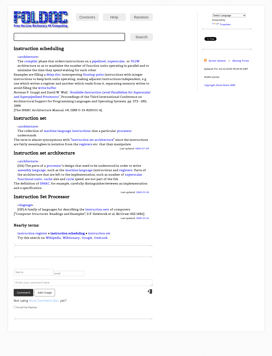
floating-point (93, 74)
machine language (57, 131)
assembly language (32, 170)
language (25, 205)
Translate (225, 24)
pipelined (99, 61)
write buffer (47, 88)
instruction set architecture (92, 140)
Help (114, 17)
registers (85, 144)
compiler (31, 61)
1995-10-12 (142, 218)
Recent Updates (217, 60)
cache (48, 179)
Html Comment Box (44, 300)
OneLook (101, 237)
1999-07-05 (142, 148)
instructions (81, 131)
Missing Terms (240, 60)
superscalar (116, 61)
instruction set (99, 233)
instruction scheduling (68, 233)
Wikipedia (53, 237)
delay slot (53, 74)
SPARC (45, 183)
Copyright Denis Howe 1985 (219, 85)
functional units (30, 179)
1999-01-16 (142, 192)
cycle (70, 179)
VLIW (135, 61)
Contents (87, 17)
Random (141, 17)
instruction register (32, 233)
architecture (28, 57)
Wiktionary (71, 237)
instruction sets (97, 209)
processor (124, 131)
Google (87, 237)
